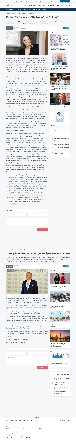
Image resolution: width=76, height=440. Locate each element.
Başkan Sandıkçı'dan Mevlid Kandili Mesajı (29, 9)
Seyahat (62, 5)
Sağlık (39, 5)
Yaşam (57, 5)
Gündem (29, 5)
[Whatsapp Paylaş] (68, 28)
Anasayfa (9, 13)
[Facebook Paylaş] (64, 28)
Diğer (44, 5)
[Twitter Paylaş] (66, 28)
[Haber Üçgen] (12, 5)
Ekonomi (35, 5)
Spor (48, 5)
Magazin (52, 5)
